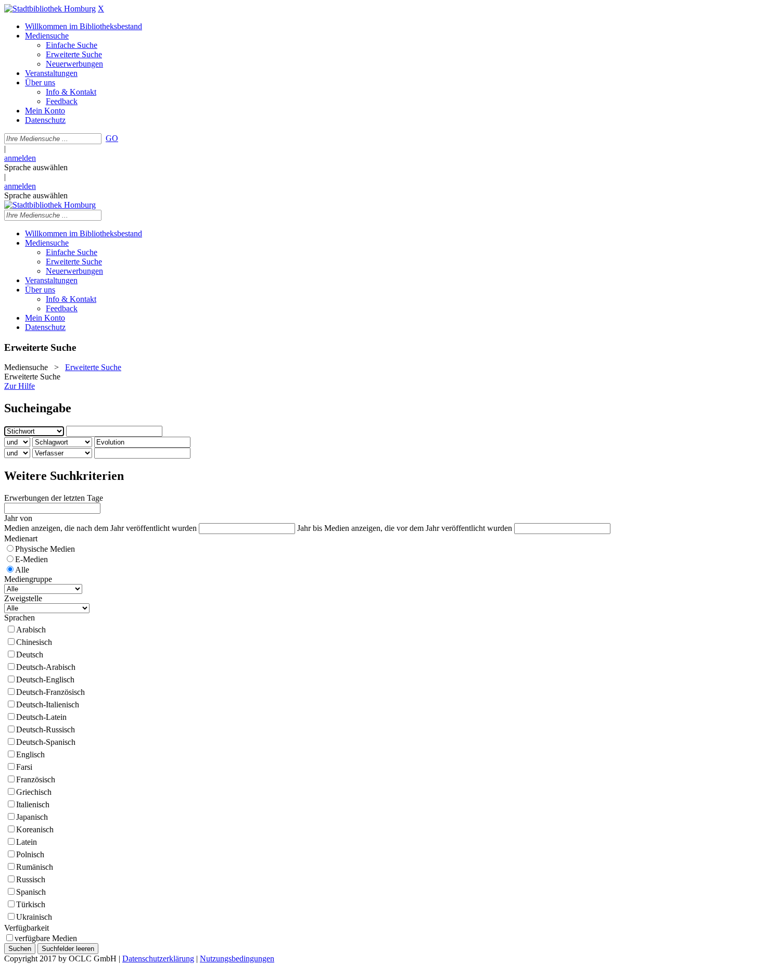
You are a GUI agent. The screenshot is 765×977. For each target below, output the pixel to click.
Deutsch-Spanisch (45, 742)
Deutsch (29, 654)
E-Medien (31, 559)
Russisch (30, 879)
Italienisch (32, 804)
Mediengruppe (28, 579)
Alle (22, 569)
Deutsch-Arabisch (45, 667)
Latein (26, 842)
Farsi (24, 767)
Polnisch (30, 854)
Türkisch (30, 904)
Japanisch (32, 817)
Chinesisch (34, 642)
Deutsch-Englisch (45, 679)
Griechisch (34, 792)
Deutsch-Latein (41, 717)
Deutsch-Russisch (45, 729)
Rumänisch (34, 866)
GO (112, 138)
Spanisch (31, 891)
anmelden (20, 158)
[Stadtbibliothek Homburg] (50, 8)
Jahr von (18, 518)
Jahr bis (309, 528)
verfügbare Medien (46, 938)
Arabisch (31, 629)
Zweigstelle (23, 598)
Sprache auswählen (36, 167)
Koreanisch (35, 829)
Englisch (30, 754)
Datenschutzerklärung (158, 958)
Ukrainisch (34, 916)
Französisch (35, 779)
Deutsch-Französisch (50, 692)
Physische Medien (45, 548)
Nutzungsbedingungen (237, 958)
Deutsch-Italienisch (47, 704)
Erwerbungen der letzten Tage (53, 497)
